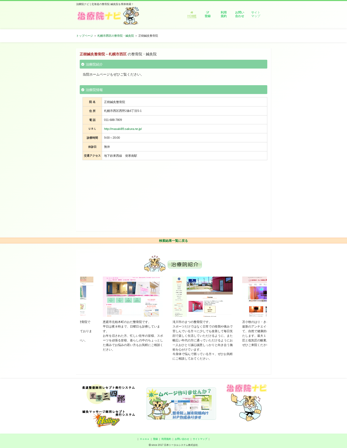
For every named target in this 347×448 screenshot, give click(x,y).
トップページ (84, 35)
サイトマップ (255, 14)
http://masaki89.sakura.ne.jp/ (123, 128)
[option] (131, 319)
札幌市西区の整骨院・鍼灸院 (115, 35)
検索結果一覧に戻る (173, 240)
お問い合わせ (239, 14)
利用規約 (224, 14)
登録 (208, 16)
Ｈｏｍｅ (144, 439)
